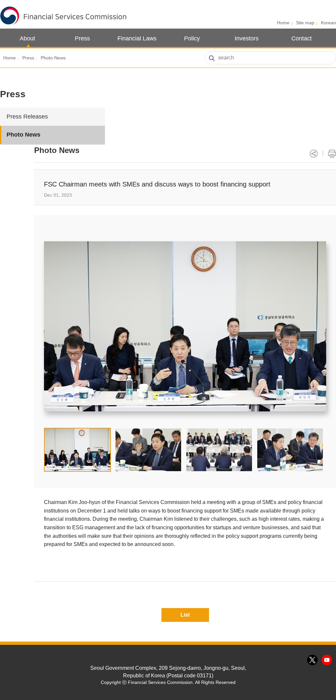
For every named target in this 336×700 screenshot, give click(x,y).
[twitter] (312, 660)
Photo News (53, 57)
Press (82, 38)
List (185, 615)
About (27, 38)
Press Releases (27, 116)
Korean (328, 22)
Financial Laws (137, 38)
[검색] (211, 58)
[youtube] (327, 660)
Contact (301, 38)
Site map (305, 22)
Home (283, 22)
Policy (192, 38)
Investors (247, 38)
